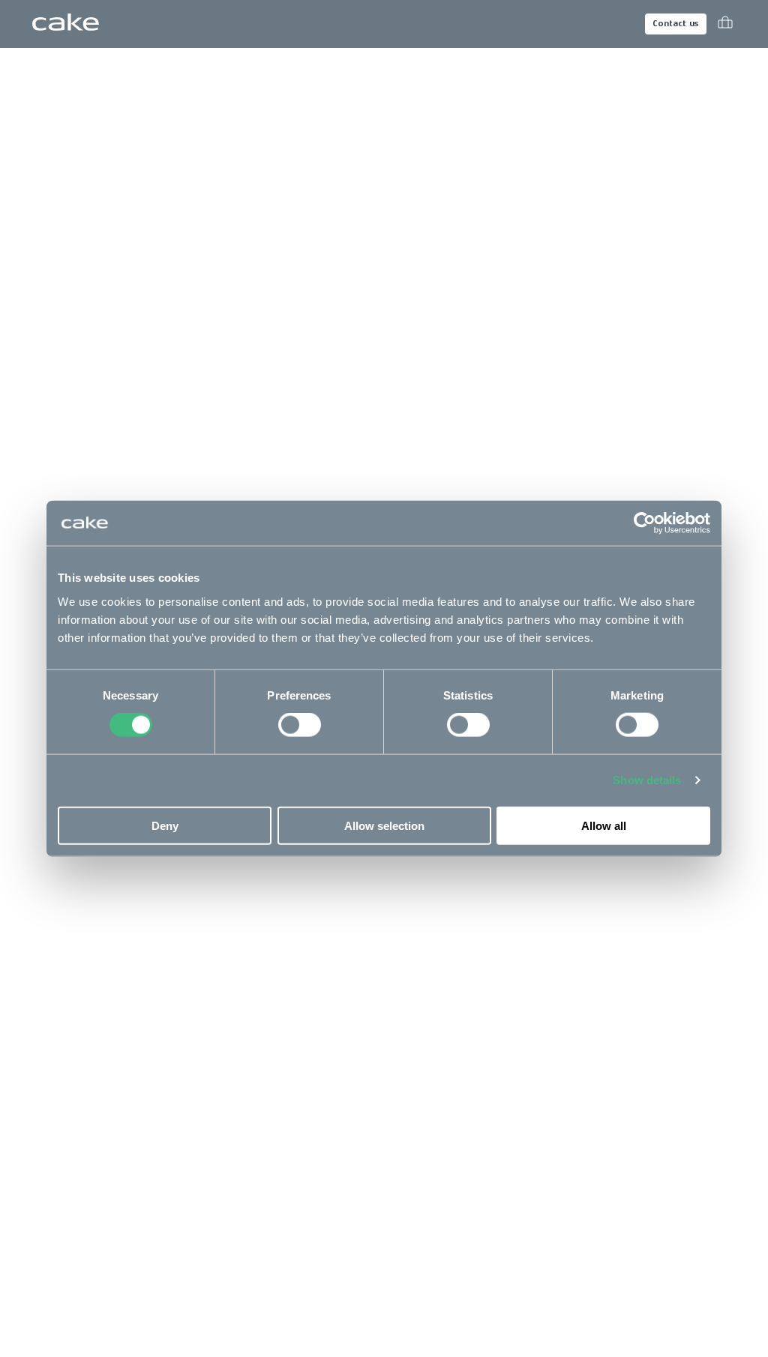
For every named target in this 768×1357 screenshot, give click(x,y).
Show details (647, 780)
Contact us (675, 23)
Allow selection (384, 825)
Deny (165, 825)
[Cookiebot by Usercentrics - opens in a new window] (644, 523)
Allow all (603, 825)
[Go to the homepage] (65, 23)
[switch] (299, 725)
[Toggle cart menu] (725, 24)
